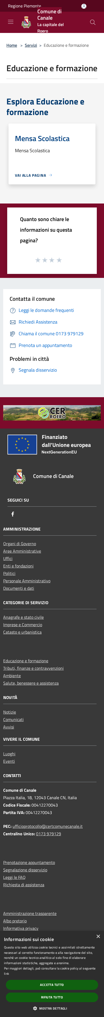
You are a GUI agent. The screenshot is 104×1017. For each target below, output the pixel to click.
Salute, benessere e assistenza (31, 683)
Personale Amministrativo (26, 581)
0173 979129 (48, 833)
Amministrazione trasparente (30, 913)
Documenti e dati (18, 588)
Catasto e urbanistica (22, 632)
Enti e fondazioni (18, 566)
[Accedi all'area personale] (84, 6)
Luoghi (9, 754)
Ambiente (12, 675)
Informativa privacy (20, 928)
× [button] (98, 937)
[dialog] (52, 974)
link (6, 973)
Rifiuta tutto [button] (52, 997)
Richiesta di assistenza (23, 885)
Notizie (9, 712)
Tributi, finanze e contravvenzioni (33, 668)
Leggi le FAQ (14, 877)
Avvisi (8, 727)
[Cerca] (93, 22)
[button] (52, 1008)
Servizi (31, 45)
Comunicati (13, 719)
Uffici (8, 558)
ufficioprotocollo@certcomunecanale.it (48, 826)
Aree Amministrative (22, 551)
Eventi (9, 761)
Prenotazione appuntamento (29, 862)
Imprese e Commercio (22, 624)
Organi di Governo (19, 543)
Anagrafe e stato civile (23, 617)
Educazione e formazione (25, 661)
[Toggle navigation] (10, 22)
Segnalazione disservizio (25, 870)
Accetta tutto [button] (52, 984)
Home (11, 45)
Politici (9, 573)
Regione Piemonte (24, 6)
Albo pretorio (15, 921)
